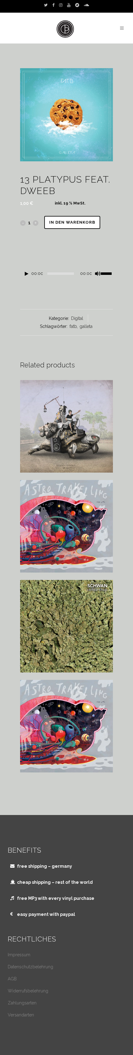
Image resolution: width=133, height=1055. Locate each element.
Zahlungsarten (22, 1002)
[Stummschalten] (98, 273)
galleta (86, 326)
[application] (66, 275)
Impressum (19, 954)
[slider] (107, 273)
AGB (12, 978)
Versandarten (21, 1014)
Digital (77, 318)
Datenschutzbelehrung (30, 966)
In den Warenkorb (72, 222)
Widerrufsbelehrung (28, 990)
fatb (73, 326)
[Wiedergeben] (26, 274)
